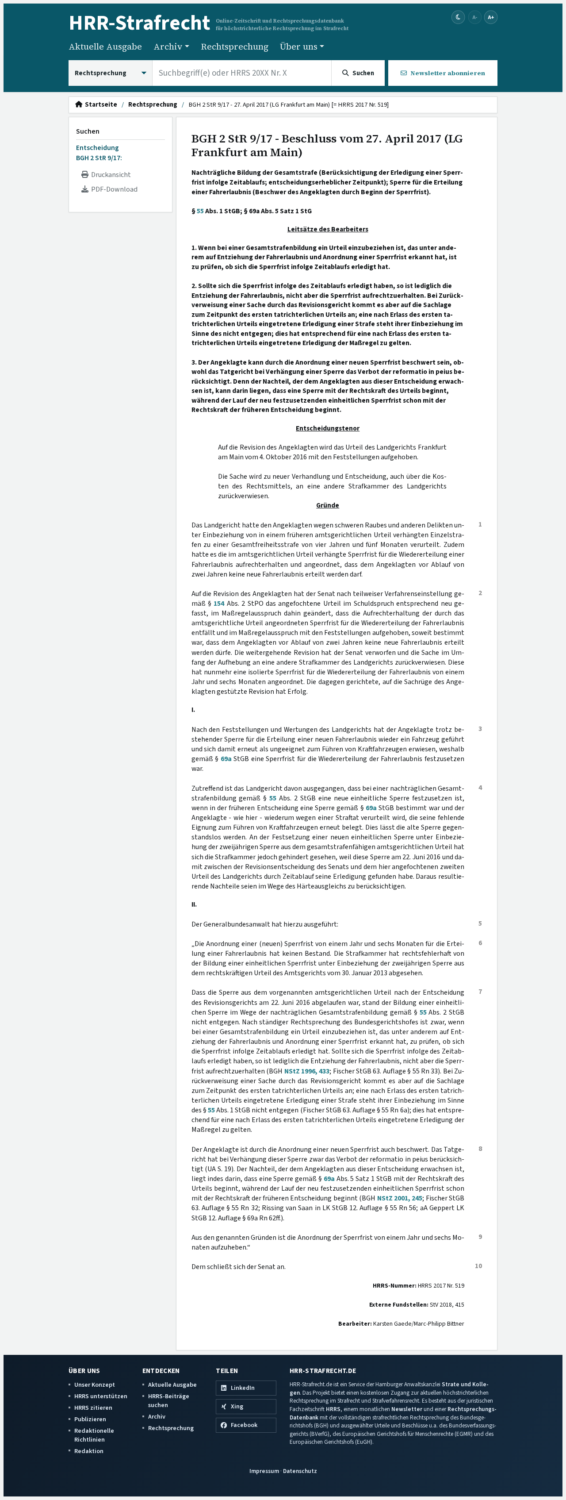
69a (226, 759)
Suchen (87, 131)
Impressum (264, 1471)
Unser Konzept (94, 1384)
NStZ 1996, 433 (307, 1071)
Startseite (99, 105)
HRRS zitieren (93, 1407)
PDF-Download (113, 189)
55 (200, 211)
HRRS (333, 1409)
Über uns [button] (298, 46)
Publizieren (90, 1419)
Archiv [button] (168, 46)
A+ (491, 17)
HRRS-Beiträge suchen (168, 1401)
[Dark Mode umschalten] (458, 17)
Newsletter (406, 1409)
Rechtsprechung (234, 46)
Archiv (156, 1416)
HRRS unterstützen (100, 1396)
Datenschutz (300, 1471)
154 (219, 603)
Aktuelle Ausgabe (105, 46)
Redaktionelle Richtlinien (94, 1435)
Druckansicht (109, 175)
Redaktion (88, 1451)
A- (475, 17)
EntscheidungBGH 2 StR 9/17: (99, 152)
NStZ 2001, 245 (400, 1198)
